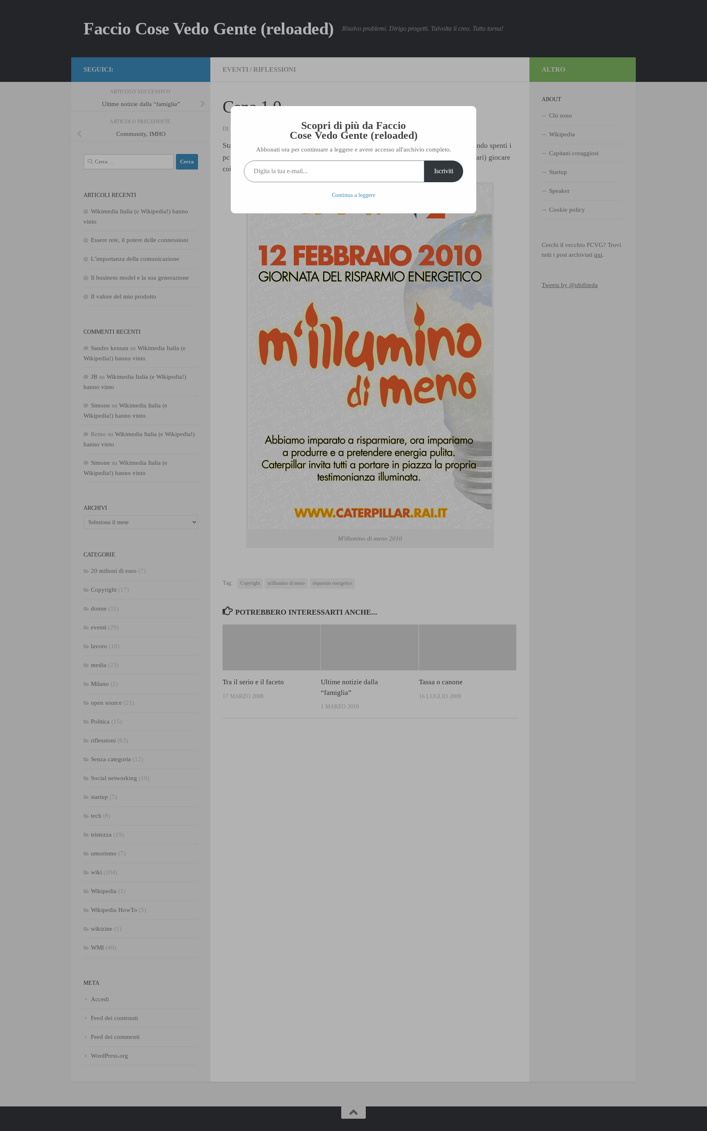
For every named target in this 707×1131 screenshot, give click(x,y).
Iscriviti (443, 170)
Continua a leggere (353, 195)
